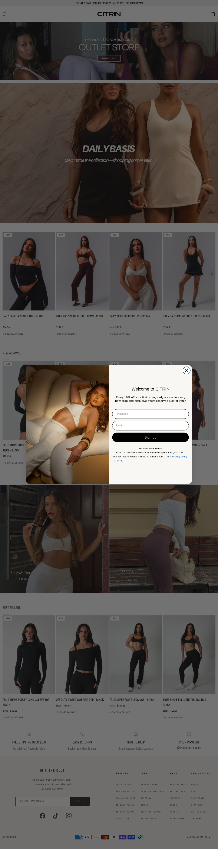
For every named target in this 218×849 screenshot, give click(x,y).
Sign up (150, 437)
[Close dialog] (186, 370)
